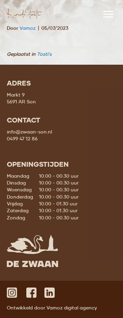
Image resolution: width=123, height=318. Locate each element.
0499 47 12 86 (22, 139)
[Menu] (108, 14)
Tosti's (44, 54)
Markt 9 (16, 95)
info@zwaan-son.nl (29, 132)
